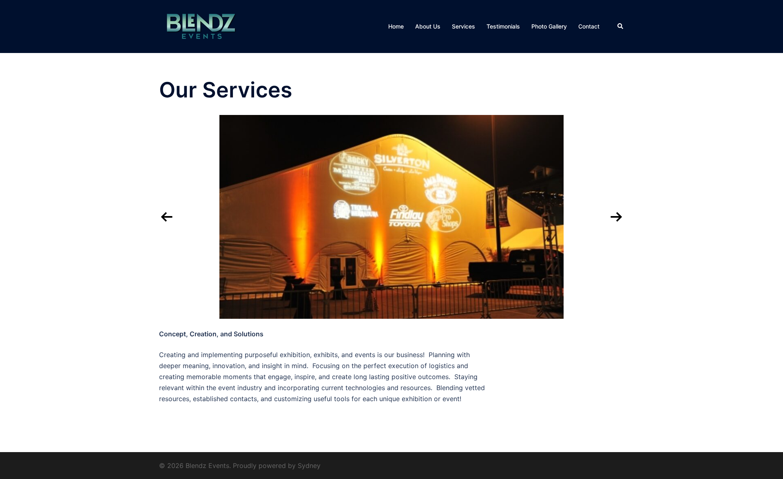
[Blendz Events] (201, 26)
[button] (620, 26)
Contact (588, 26)
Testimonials (503, 26)
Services (463, 26)
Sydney (309, 465)
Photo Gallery (549, 26)
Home (396, 26)
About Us (427, 26)
